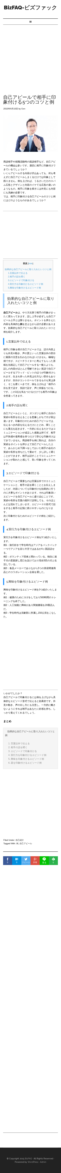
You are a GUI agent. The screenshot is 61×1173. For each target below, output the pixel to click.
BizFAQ (28, 1158)
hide (31, 263)
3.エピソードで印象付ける (21, 280)
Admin (43, 1162)
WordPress (33, 1162)
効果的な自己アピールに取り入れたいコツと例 (28, 269)
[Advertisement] (30, 56)
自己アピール (26, 843)
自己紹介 (20, 840)
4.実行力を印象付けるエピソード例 (25, 284)
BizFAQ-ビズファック (30, 7)
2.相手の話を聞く (16, 276)
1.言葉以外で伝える (18, 273)
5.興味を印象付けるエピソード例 (24, 287)
